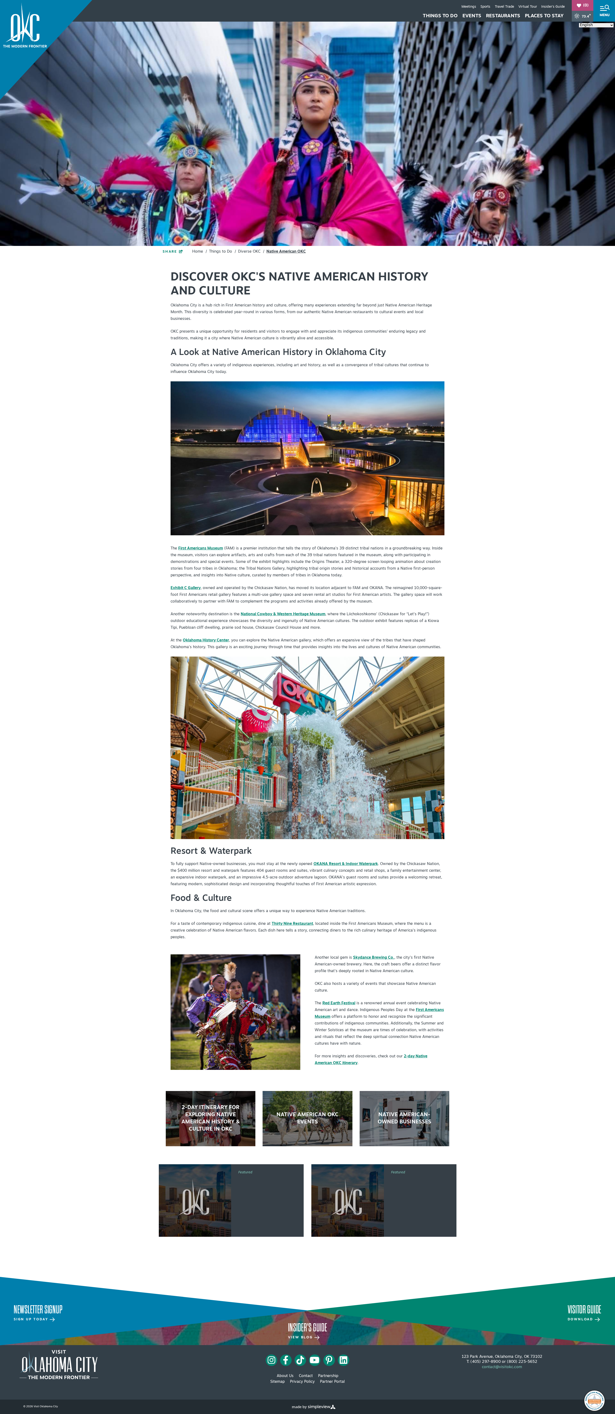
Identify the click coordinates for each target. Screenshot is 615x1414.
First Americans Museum (200, 548)
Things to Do (440, 16)
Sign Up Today (32, 1319)
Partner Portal (332, 1382)
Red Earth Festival (338, 1003)
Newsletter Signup (38, 1309)
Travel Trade (504, 7)
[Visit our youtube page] (315, 1360)
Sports (485, 7)
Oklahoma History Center (206, 640)
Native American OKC (286, 252)
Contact (306, 1376)
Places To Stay (544, 16)
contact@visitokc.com (502, 1367)
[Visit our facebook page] (286, 1360)
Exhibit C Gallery (186, 588)
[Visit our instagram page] (271, 1360)
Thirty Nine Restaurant (292, 924)
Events (471, 16)
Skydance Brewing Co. (373, 958)
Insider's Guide (553, 7)
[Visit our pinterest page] (329, 1360)
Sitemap (277, 1382)
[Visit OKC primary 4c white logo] (58, 1364)
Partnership (328, 1376)
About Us (285, 1376)
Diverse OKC (251, 252)
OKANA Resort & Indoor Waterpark (346, 864)
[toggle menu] (604, 11)
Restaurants (503, 16)
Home (199, 252)
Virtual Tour (527, 7)
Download (581, 1319)
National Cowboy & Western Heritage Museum (283, 614)
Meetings (468, 7)
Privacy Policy (302, 1382)
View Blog (301, 1337)
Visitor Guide (584, 1309)
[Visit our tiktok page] (300, 1360)
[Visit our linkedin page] (343, 1360)
